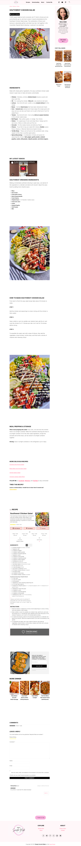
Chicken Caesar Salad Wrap (17, 476)
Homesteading (35, 2)
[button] (10, 524)
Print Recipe (17, 528)
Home (11, 6)
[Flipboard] (57, 835)
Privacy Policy (63, 828)
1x (26, 545)
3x (30, 545)
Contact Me (49, 2)
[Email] (60, 835)
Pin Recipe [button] (30, 528)
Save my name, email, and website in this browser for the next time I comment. (30, 772)
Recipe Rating (13, 737)
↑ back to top (40, 817)
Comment (12, 741)
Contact (63, 830)
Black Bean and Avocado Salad (18, 468)
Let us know (29, 632)
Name (11, 760)
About (42, 2)
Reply (46, 793)
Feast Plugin (52, 844)
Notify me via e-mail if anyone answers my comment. (23, 775)
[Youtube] (62, 2)
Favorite (43, 528)
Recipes (28, 2)
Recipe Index (41, 828)
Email (11, 765)
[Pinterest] (65, 2)
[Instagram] (53, 835)
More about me (63, 40)
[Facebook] (59, 2)
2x (28, 545)
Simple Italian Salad (15, 472)
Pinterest (27, 480)
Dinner (18, 6)
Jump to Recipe (15, 14)
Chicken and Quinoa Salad (17, 464)
